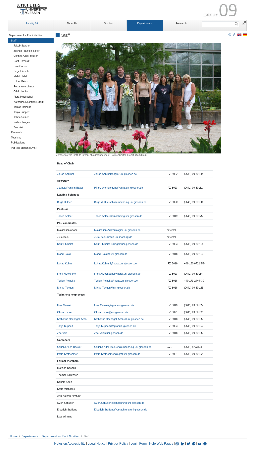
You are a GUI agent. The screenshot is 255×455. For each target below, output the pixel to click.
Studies (108, 23)
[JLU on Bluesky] (189, 443)
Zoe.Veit (99, 332)
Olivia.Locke (101, 312)
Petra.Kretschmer (104, 353)
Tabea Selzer (64, 216)
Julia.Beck (100, 236)
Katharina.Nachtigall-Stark (109, 319)
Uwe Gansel (64, 305)
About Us (72, 23)
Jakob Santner (65, 173)
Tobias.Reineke (103, 280)
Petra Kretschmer (67, 353)
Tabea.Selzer (101, 216)
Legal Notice (97, 443)
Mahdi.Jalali (101, 253)
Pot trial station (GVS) (23, 147)
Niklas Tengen (65, 287)
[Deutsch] (245, 34)
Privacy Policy (118, 443)
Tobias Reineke (66, 280)
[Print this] (230, 34)
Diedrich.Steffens (104, 409)
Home (14, 436)
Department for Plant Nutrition (26, 35)
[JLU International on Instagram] (177, 443)
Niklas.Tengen (102, 287)
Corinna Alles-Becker (69, 346)
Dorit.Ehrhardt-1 (103, 243)
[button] (244, 22)
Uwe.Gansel (101, 305)
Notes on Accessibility (70, 443)
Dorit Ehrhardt (65, 243)
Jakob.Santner (102, 173)
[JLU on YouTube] (200, 443)
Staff (14, 40)
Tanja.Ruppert (102, 325)
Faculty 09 (32, 23)
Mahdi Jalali (64, 253)
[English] (239, 34)
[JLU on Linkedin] (183, 443)
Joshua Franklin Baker (70, 187)
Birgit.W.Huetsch (104, 202)
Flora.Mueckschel (104, 273)
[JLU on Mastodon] (194, 443)
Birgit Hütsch (64, 202)
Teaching (16, 137)
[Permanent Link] (234, 34)
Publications (18, 142)
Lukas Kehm (64, 263)
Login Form (138, 443)
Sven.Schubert (102, 402)
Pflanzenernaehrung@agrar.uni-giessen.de (118, 187)
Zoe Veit (62, 332)
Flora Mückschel (66, 273)
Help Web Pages (161, 443)
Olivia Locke (64, 312)
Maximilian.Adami (104, 229)
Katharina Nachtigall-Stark (72, 319)
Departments (144, 23)
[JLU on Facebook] (205, 443)
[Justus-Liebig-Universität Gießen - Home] (31, 10)
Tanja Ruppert (65, 325)
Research (181, 23)
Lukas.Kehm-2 (102, 263)
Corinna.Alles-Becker (106, 346)
